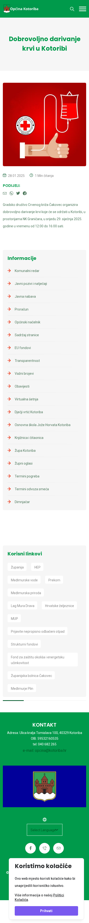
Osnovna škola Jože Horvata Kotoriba (42, 425)
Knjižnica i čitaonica (29, 438)
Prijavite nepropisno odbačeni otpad (38, 631)
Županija (17, 567)
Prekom (54, 580)
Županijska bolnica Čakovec (31, 676)
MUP (14, 619)
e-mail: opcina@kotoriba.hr (44, 750)
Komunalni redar (27, 271)
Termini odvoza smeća (32, 489)
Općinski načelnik (27, 322)
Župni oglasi (24, 463)
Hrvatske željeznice (59, 606)
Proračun (21, 309)
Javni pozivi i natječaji (31, 284)
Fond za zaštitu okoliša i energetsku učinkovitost (37, 660)
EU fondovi (23, 348)
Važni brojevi (24, 373)
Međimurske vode (24, 580)
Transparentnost (27, 361)
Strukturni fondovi (24, 644)
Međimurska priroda (26, 593)
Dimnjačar (22, 502)
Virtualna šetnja (26, 399)
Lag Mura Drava (22, 606)
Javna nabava (25, 296)
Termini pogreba (27, 476)
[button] (82, 8)
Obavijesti (22, 386)
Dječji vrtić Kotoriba (29, 412)
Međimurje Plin (22, 688)
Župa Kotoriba (25, 450)
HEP (37, 567)
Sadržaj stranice (27, 335)
